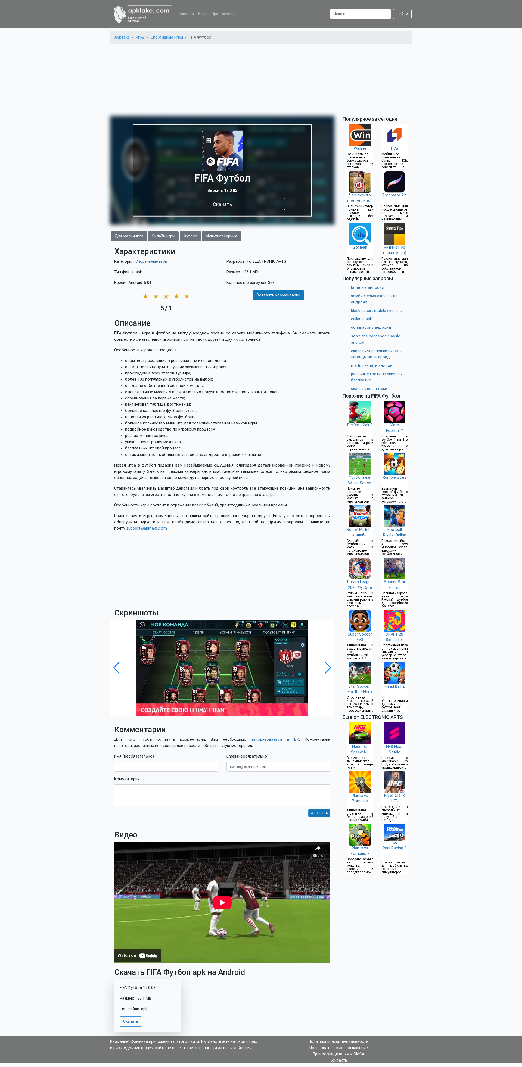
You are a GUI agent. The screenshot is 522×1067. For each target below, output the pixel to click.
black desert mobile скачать (376, 310)
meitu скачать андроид (373, 365)
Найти (402, 14)
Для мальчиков (129, 236)
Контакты (339, 1060)
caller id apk (361, 319)
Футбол (190, 236)
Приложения (223, 14)
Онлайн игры (163, 236)
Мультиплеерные (221, 236)
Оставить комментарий (278, 295)
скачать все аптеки (369, 388)
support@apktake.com (146, 528)
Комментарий (127, 779)
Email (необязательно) (247, 756)
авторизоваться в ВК (275, 739)
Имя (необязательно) (134, 756)
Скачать (222, 204)
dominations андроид (371, 327)
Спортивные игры (151, 261)
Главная (186, 14)
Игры (202, 14)
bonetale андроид (367, 287)
